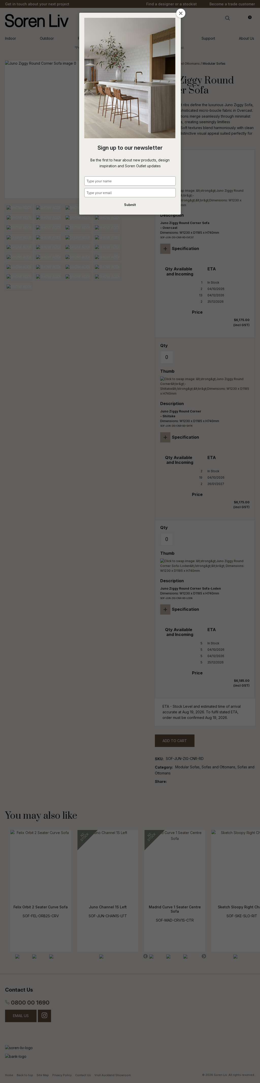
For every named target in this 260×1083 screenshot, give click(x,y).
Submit (130, 204)
